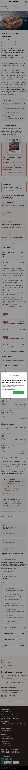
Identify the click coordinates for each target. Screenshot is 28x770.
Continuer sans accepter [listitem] (14, 395)
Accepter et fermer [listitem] (18, 392)
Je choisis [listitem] (8, 392)
